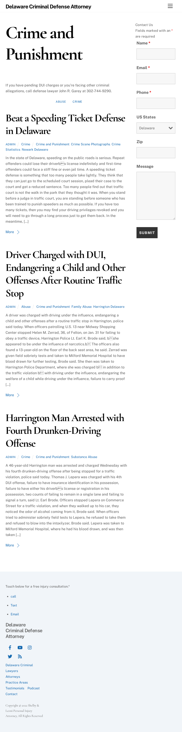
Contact (12, 694)
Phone (143, 92)
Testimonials (15, 688)
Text (14, 605)
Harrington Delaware (109, 306)
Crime (77, 101)
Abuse (61, 101)
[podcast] (20, 656)
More (10, 232)
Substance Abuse (84, 457)
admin (11, 144)
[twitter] (10, 656)
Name (143, 43)
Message (144, 166)
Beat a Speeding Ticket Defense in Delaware (65, 124)
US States (146, 117)
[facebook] (10, 647)
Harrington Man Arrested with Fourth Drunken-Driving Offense (65, 430)
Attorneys (13, 676)
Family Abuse (81, 306)
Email (143, 67)
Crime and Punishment (52, 144)
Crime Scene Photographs (90, 144)
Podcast (34, 688)
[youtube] (20, 647)
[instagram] (30, 647)
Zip (139, 141)
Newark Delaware (35, 149)
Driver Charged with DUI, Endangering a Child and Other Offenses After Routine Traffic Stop (65, 274)
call (13, 596)
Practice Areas (17, 682)
